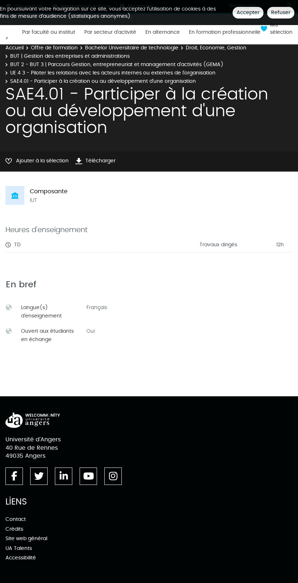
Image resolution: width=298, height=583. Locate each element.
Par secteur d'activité (110, 32)
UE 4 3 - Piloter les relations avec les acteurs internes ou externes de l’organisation (113, 73)
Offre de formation (54, 48)
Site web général (26, 538)
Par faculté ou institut (48, 32)
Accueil (14, 48)
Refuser (280, 12)
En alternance (162, 32)
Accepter (248, 12)
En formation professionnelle (225, 32)
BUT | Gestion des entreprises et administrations (70, 56)
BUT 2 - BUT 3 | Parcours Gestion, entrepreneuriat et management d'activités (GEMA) (117, 64)
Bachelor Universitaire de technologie (131, 48)
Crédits (14, 529)
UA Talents (18, 548)
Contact (15, 519)
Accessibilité (20, 558)
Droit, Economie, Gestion (216, 48)
